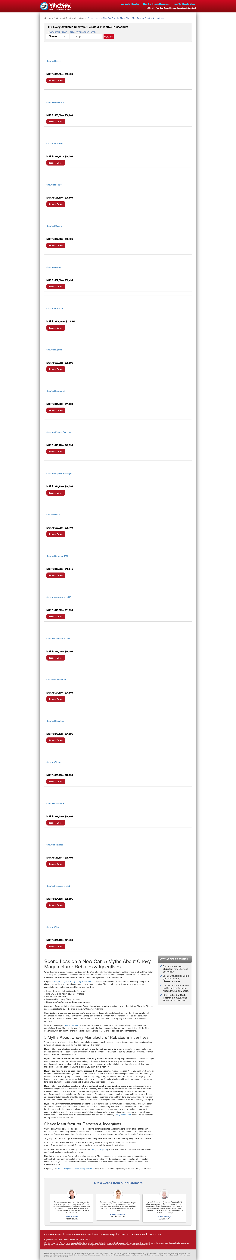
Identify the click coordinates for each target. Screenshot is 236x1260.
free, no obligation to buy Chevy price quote (72, 981)
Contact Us (123, 1234)
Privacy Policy (138, 1234)
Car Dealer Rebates (130, 3)
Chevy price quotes (123, 1114)
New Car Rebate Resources (156, 3)
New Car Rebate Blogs (184, 3)
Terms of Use (154, 1234)
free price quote (71, 1025)
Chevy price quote (99, 1149)
